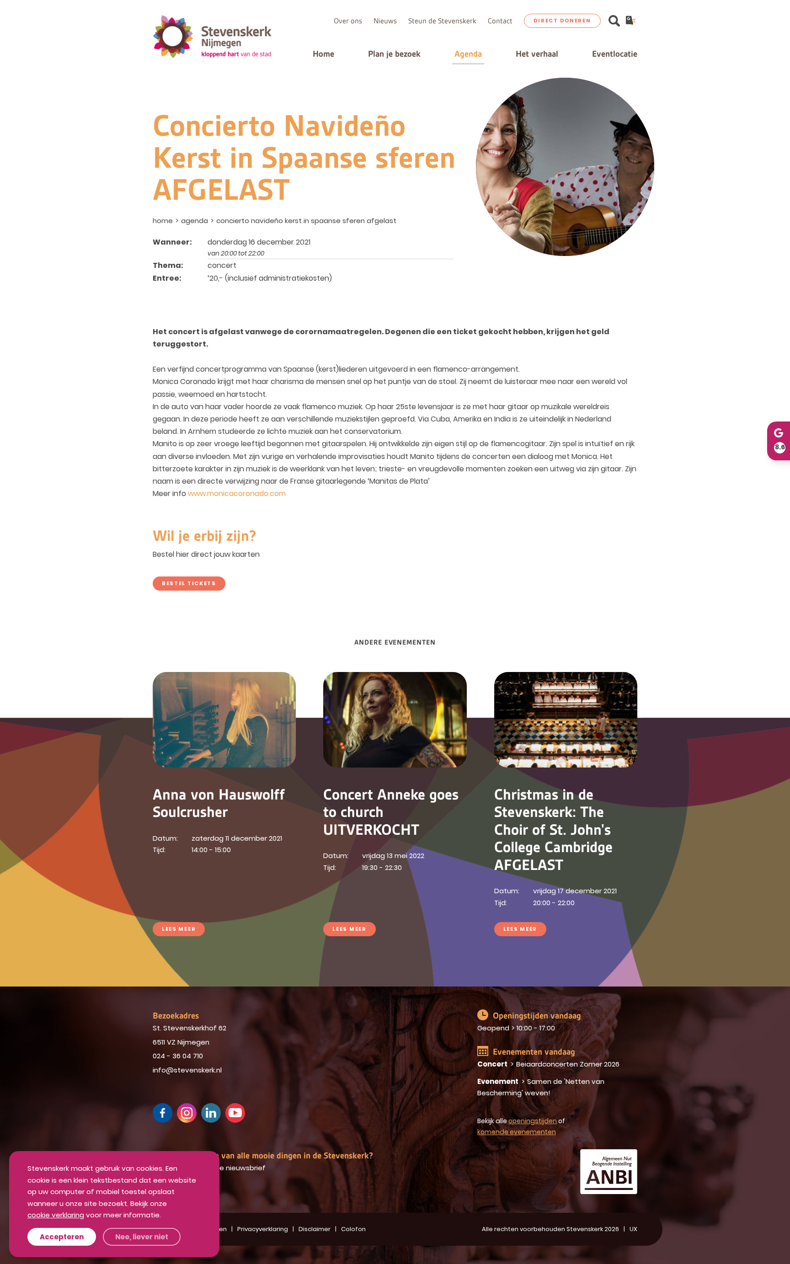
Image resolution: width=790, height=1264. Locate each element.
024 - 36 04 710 (178, 1056)
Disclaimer (315, 1229)
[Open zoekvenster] (614, 21)
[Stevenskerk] (212, 36)
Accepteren (62, 1237)
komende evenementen (516, 1131)
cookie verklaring (55, 1215)
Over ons (348, 20)
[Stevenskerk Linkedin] (211, 1113)
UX (633, 1229)
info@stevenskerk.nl (187, 1070)
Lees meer (179, 929)
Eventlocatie (614, 54)
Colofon (353, 1229)
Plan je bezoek (394, 54)
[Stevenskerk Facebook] (162, 1113)
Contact (500, 20)
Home (323, 54)
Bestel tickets (189, 583)
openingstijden (532, 1120)
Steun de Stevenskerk (442, 20)
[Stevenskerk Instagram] (187, 1113)
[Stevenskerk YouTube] (235, 1113)
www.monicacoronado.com (237, 493)
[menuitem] (164, 220)
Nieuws (385, 20)
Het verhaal (537, 54)
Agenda (468, 54)
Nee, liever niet (141, 1237)
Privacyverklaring (262, 1229)
